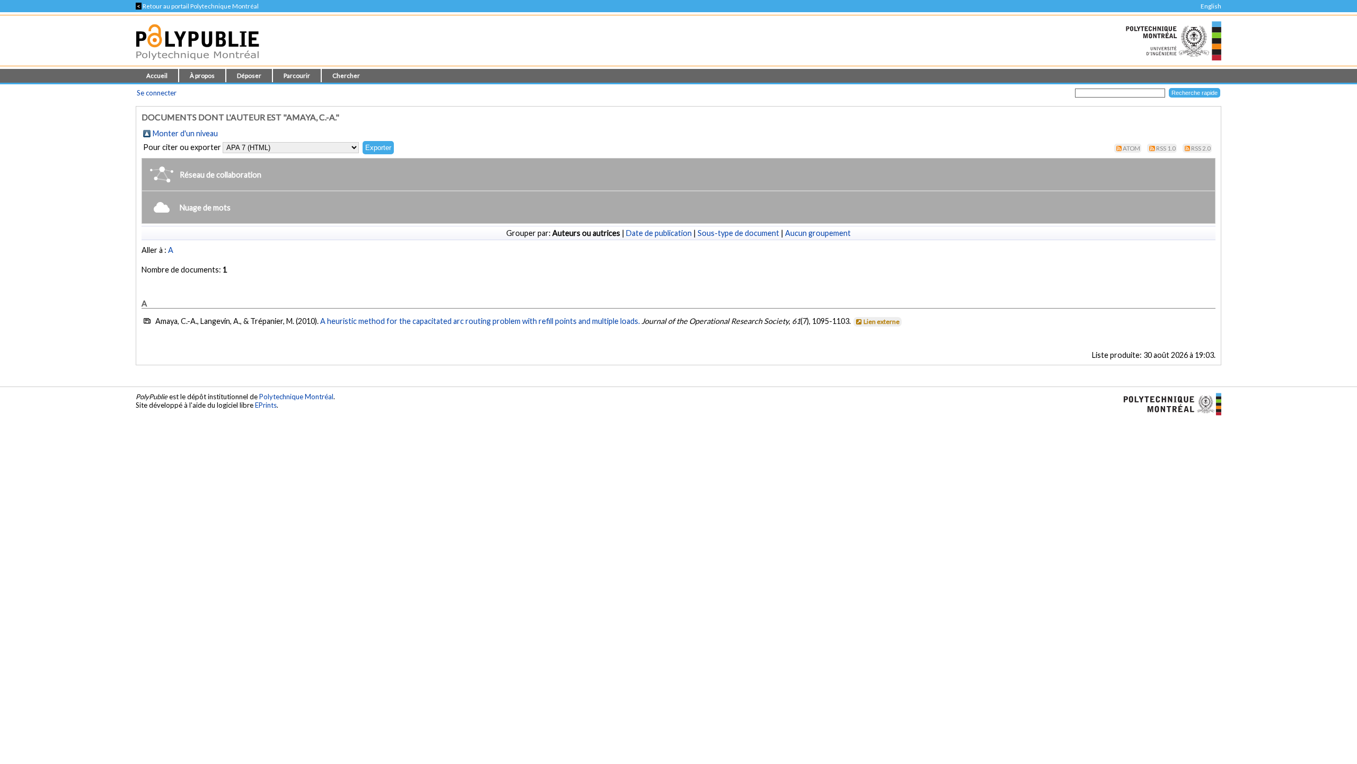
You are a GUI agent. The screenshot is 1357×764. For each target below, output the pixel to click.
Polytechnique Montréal (296, 396)
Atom (1131, 148)
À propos (202, 75)
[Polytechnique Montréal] (1168, 403)
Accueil (157, 75)
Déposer (249, 75)
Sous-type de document (738, 233)
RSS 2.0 (1201, 148)
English (1211, 6)
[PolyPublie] (197, 62)
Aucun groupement (818, 233)
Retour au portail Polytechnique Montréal (197, 6)
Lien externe (881, 322)
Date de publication (659, 233)
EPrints (266, 405)
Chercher (346, 75)
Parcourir (297, 75)
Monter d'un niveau (185, 133)
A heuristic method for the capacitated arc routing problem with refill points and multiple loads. (480, 321)
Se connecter (157, 93)
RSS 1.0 (1166, 148)
